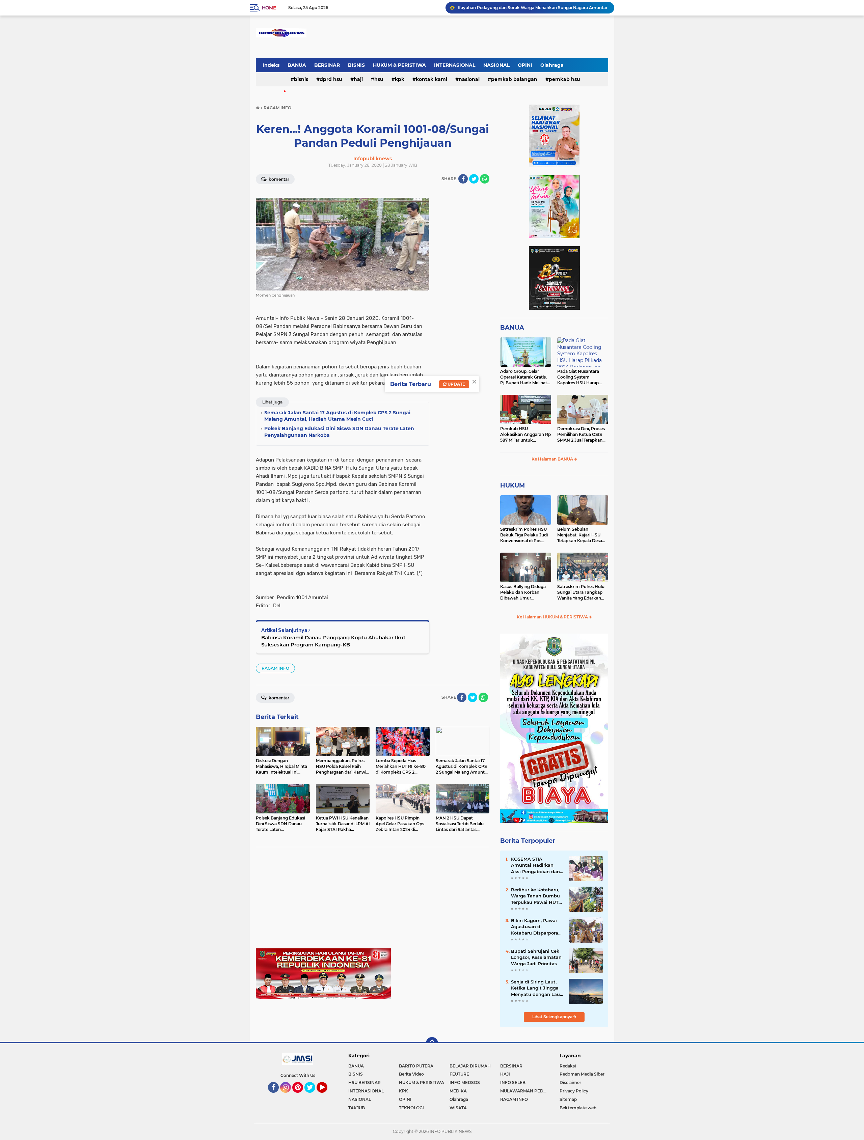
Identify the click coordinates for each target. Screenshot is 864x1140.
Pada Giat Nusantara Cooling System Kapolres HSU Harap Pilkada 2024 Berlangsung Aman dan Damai (581, 377)
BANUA (297, 65)
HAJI (358, 79)
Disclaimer (570, 1082)
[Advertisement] (372, 901)
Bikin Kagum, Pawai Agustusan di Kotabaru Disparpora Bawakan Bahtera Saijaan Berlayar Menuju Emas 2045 (534, 927)
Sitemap (568, 1099)
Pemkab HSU (564, 79)
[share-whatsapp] (484, 179)
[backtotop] (432, 1043)
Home (269, 8)
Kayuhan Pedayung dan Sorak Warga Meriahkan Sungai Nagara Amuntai (532, 7)
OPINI (525, 65)
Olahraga (552, 65)
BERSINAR (327, 65)
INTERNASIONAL (454, 65)
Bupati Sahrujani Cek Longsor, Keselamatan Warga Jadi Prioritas (536, 957)
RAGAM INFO (275, 668)
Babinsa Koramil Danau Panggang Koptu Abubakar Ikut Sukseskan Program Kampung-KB (333, 641)
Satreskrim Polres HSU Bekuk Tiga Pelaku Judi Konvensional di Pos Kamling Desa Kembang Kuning (525, 535)
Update (456, 384)
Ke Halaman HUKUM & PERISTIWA (553, 616)
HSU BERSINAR (364, 1082)
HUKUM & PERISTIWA (399, 65)
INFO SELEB (512, 1082)
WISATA (458, 1107)
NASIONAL (496, 65)
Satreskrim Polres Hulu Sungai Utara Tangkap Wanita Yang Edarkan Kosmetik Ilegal (580, 592)
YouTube (326, 1096)
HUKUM (512, 485)
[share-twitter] (474, 179)
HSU (378, 79)
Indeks (271, 65)
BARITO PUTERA (416, 1065)
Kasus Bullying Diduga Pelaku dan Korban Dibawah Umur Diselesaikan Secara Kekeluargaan (523, 592)
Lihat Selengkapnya (552, 1016)
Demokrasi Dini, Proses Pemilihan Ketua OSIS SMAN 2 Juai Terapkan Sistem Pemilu (581, 434)
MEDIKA (458, 1090)
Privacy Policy (574, 1090)
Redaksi (568, 1065)
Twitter (312, 1096)
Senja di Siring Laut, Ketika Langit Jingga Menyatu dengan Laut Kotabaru (536, 988)
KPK (399, 79)
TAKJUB (356, 1107)
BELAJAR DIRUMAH (470, 1065)
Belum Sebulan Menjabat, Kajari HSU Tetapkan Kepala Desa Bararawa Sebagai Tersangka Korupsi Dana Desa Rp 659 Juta (582, 535)
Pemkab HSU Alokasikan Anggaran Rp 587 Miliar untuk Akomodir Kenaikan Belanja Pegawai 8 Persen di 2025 (525, 434)
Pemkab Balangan (514, 79)
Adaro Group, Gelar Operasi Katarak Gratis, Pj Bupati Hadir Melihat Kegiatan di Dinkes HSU (524, 377)
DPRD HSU (331, 79)
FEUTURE (459, 1074)
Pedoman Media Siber (582, 1074)
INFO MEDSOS (465, 1082)
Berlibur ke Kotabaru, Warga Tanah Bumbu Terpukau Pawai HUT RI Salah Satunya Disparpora (535, 896)
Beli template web (578, 1107)
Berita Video (411, 1074)
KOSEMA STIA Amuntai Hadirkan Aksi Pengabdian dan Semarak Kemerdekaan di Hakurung (535, 865)
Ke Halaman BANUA (553, 459)
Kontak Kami (431, 79)
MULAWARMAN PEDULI (525, 1090)
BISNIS (356, 65)
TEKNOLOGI (411, 1107)
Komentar (278, 179)
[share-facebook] (463, 179)
